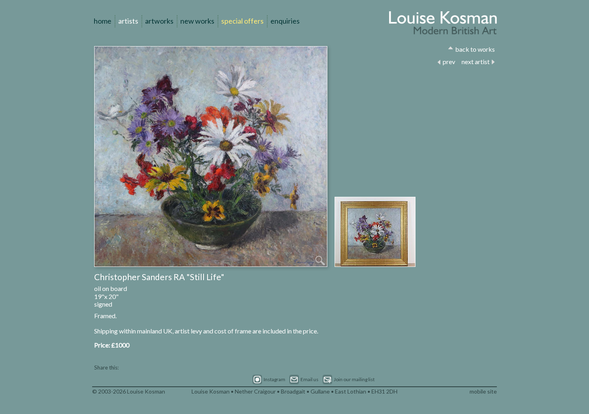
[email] (304, 379)
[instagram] (268, 379)
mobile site (483, 391)
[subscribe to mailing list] (349, 379)
